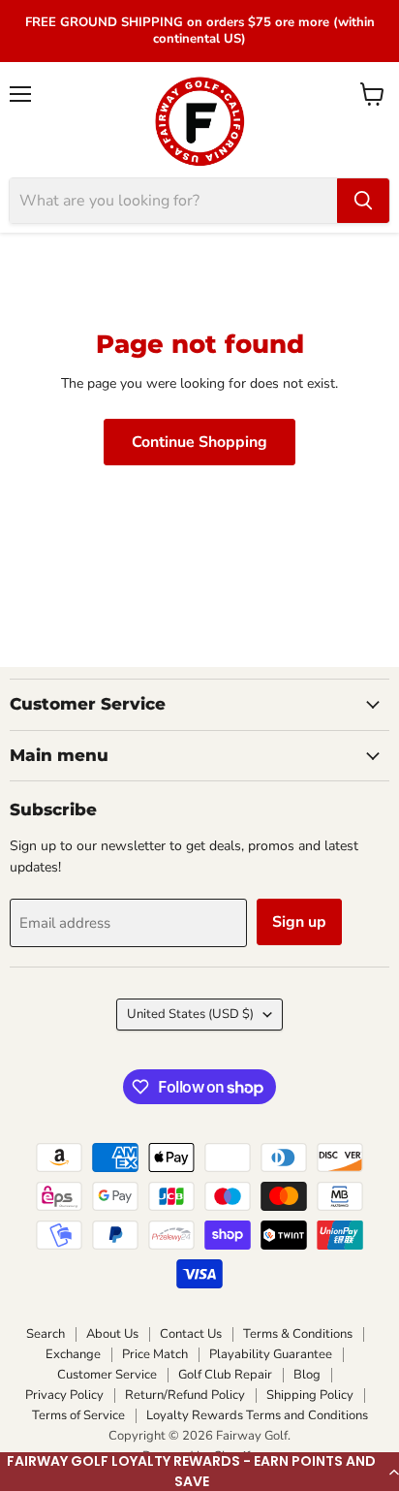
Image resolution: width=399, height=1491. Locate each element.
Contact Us (191, 1334)
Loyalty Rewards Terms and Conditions (257, 1415)
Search (45, 1334)
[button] (199, 1471)
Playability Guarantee (270, 1354)
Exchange (73, 1354)
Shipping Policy (309, 1395)
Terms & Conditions (298, 1334)
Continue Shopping (199, 442)
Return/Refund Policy (185, 1395)
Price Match (155, 1354)
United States (190, 1014)
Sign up (299, 922)
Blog (307, 1374)
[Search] (363, 200)
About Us (112, 1334)
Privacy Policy (64, 1395)
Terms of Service (78, 1415)
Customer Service (107, 1374)
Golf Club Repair (225, 1374)
